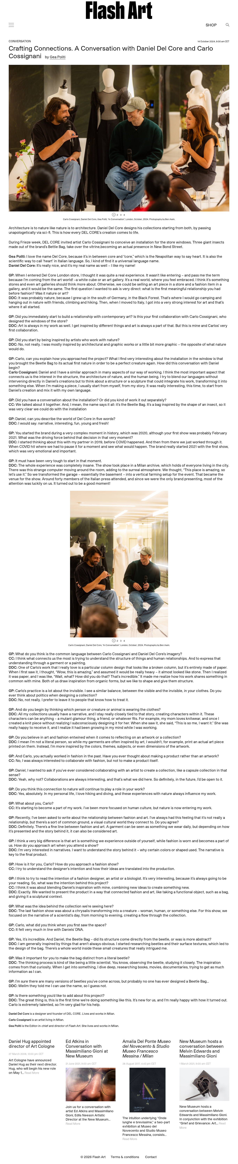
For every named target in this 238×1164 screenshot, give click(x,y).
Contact (151, 1157)
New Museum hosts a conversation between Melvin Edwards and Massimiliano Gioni (201, 1048)
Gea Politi (58, 57)
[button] (174, 142)
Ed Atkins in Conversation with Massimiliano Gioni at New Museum (87, 1048)
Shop (211, 25)
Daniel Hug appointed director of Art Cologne (32, 1044)
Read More (32, 1072)
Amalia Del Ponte (146, 1048)
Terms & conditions (125, 1157)
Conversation (20, 41)
